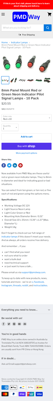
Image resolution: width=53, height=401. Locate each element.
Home (4, 42)
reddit (25, 285)
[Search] (48, 27)
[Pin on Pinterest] (20, 165)
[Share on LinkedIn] (15, 165)
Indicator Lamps (19, 42)
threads (17, 285)
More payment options (26, 153)
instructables (40, 285)
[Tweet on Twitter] (9, 165)
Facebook (39, 282)
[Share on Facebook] (3, 165)
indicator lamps (9, 236)
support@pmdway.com (33, 272)
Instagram (6, 285)
